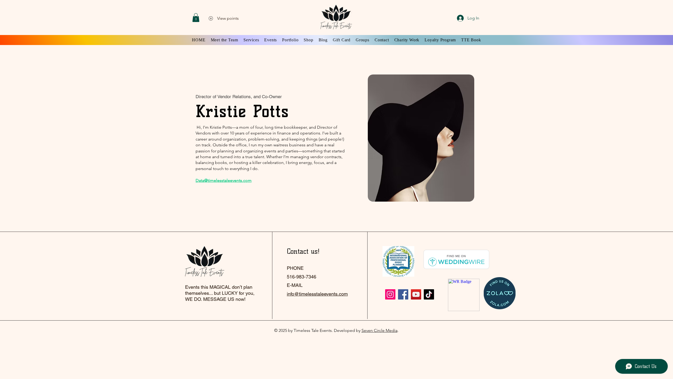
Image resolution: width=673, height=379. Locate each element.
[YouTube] (416, 294)
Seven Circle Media (379, 330)
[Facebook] (403, 294)
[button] (196, 17)
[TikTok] (429, 294)
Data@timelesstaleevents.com (224, 180)
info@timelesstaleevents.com (317, 294)
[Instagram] (390, 294)
